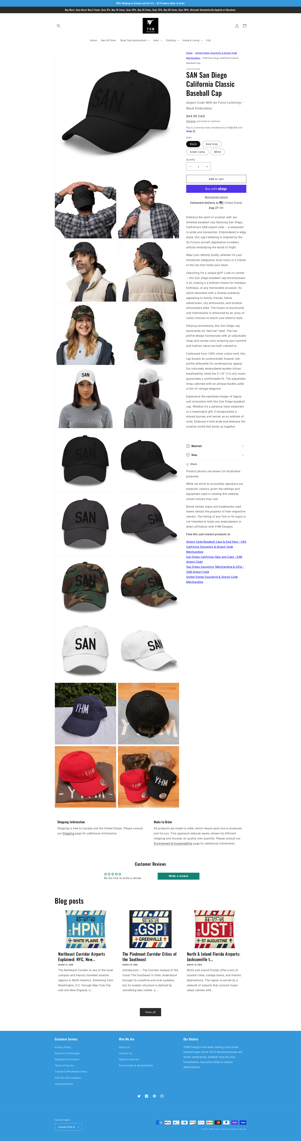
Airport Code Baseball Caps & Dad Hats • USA (216, 542)
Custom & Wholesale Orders (71, 1071)
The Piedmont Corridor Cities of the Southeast (149, 956)
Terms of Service (64, 1065)
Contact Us (125, 1053)
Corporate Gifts (64, 1084)
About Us (124, 1047)
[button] (58, 26)
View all (150, 1012)
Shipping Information (67, 1059)
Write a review (178, 876)
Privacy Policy (63, 1047)
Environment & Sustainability (173, 843)
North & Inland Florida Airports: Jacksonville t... (213, 956)
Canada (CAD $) (66, 1127)
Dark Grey (212, 144)
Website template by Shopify (233, 1129)
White (217, 152)
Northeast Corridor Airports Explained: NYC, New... (81, 956)
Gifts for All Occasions (68, 1077)
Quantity (190, 159)
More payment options (216, 197)
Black (193, 144)
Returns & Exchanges (67, 1053)
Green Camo (197, 152)
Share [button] (193, 464)
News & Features (129, 1059)
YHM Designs (215, 1129)
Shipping (191, 121)
